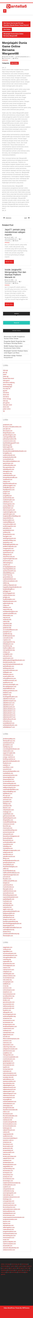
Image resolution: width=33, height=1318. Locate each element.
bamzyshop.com (8, 1174)
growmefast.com (8, 577)
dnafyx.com (6, 1000)
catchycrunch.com (8, 969)
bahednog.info (7, 445)
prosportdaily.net (8, 1150)
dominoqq (24, 1264)
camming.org (7, 959)
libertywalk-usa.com (9, 740)
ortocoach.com (7, 656)
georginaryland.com (9, 862)
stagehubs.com (7, 947)
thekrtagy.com (7, 1199)
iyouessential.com (8, 1004)
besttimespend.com (9, 636)
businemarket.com (8, 520)
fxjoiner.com (6, 1223)
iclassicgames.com (8, 504)
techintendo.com (8, 1022)
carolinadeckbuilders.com (10, 789)
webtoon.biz (6, 532)
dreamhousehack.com (9, 1205)
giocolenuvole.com (8, 1002)
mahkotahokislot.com (9, 579)
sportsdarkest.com (8, 530)
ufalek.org (6, 583)
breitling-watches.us (9, 759)
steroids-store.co (8, 854)
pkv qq (5, 372)
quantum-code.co (8, 1140)
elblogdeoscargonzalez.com (11, 850)
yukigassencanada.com (10, 1049)
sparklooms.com (8, 682)
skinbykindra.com (8, 1225)
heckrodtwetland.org (9, 870)
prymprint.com (7, 631)
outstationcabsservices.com (11, 1197)
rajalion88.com (7, 961)
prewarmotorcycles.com (10, 775)
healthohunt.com (8, 1118)
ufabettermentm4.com (9, 700)
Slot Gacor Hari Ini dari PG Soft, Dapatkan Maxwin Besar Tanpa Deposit (16, 24)
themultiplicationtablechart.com (12, 927)
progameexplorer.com (9, 1231)
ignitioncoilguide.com (9, 1241)
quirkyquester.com (8, 668)
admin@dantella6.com (23, 56)
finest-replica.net (8, 1146)
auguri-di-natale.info (9, 753)
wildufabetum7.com (9, 727)
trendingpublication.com (10, 696)
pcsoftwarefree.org (8, 996)
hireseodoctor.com (8, 1065)
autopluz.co (6, 765)
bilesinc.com (7, 807)
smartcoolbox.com (8, 676)
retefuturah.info (7, 1120)
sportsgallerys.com (8, 550)
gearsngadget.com (8, 1063)
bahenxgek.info (7, 447)
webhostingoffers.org (9, 1016)
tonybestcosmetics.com (10, 1219)
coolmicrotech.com (8, 1203)
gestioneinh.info (8, 1148)
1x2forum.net (7, 949)
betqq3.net (6, 883)
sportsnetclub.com (8, 497)
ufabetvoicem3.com (9, 1095)
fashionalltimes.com (9, 1211)
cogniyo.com (7, 640)
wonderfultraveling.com (10, 830)
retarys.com (6, 481)
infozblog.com (7, 846)
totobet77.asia (7, 692)
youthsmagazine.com (9, 526)
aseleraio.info (7, 619)
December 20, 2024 (8, 56)
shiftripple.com (7, 672)
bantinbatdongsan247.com (11, 443)
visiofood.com (7, 1160)
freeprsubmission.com (9, 1164)
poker (4, 374)
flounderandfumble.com (10, 1116)
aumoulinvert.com (8, 893)
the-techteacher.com (9, 1207)
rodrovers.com (7, 1042)
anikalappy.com (7, 1105)
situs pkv (26, 1270)
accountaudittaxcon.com (10, 629)
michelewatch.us (8, 755)
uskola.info (6, 1132)
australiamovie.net (8, 743)
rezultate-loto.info (8, 1077)
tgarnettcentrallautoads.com (11, 761)
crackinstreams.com (9, 1059)
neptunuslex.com (8, 751)
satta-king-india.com (9, 1046)
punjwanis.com (7, 424)
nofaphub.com (7, 971)
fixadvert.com (7, 763)
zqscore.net (6, 617)
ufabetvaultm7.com (8, 1091)
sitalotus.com (7, 607)
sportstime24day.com (9, 540)
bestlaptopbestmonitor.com (11, 860)
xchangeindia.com (8, 1201)
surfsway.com (7, 1030)
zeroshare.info (7, 805)
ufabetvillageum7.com (9, 1093)
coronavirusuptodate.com (10, 1057)
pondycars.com (7, 1176)
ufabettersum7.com (8, 702)
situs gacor (6, 380)
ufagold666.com (8, 1166)
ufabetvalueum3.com (9, 1089)
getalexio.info (7, 627)
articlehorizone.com (9, 1051)
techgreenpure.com (9, 1024)
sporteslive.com (7, 542)
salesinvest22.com (8, 1152)
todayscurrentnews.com (10, 690)
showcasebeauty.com (9, 783)
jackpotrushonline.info (9, 457)
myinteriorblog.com (8, 1168)
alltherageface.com (8, 1227)
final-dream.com (8, 1144)
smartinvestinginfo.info (9, 1122)
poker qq (5, 376)
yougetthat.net (7, 495)
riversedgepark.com (9, 965)
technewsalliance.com (9, 1124)
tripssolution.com (8, 1044)
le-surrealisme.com (8, 781)
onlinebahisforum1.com (10, 955)
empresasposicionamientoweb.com (13, 1217)
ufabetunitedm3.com (9, 709)
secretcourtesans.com (9, 953)
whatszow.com (7, 1018)
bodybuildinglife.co (8, 589)
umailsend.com (7, 479)
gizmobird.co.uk (8, 745)
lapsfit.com (6, 1067)
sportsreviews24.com (9, 571)
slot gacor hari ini (23, 1268)
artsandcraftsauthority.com (11, 1247)
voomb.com (6, 564)
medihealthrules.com (9, 1185)
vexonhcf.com (7, 769)
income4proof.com (8, 977)
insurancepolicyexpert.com (11, 785)
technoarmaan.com (9, 1215)
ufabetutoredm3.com (9, 715)
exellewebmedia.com (9, 465)
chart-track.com (7, 828)
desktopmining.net (8, 915)
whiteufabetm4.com (9, 1103)
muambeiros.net (8, 844)
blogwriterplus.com (8, 432)
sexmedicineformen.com (10, 670)
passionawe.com (8, 658)
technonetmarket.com (9, 1126)
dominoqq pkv (15, 1264)
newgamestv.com (8, 548)
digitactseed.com (8, 1034)
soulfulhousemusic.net (9, 680)
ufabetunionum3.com (9, 1087)
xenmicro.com (7, 988)
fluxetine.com (7, 879)
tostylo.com (6, 493)
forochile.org (6, 826)
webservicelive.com (9, 1250)
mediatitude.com (8, 773)
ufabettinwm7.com (8, 705)
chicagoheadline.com (9, 957)
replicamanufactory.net (10, 1075)
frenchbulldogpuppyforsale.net (12, 923)
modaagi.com (7, 812)
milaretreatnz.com (8, 809)
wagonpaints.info (8, 1134)
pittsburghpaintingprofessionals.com (14, 660)
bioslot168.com (7, 1245)
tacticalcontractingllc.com (10, 684)
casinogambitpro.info (9, 437)
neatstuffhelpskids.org (9, 822)
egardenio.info (7, 623)
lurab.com (6, 1239)
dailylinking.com (8, 998)
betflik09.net (6, 984)
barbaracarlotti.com (9, 913)
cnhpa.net (6, 605)
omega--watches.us (9, 757)
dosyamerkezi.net (8, 779)
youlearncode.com (8, 1008)
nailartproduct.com (8, 1032)
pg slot (5, 390)
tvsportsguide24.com (9, 569)
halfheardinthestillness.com (11, 872)
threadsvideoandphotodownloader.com (14, 451)
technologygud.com (9, 593)
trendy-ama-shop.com (9, 1156)
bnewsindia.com (8, 1170)
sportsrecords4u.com (9, 1081)
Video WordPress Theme (12, 1308)
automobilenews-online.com (11, 1209)
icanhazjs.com (7, 901)
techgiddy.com (7, 453)
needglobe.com (7, 654)
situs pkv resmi (7, 405)
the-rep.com (6, 795)
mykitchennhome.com (9, 891)
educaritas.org (7, 980)
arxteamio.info (7, 625)
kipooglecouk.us (8, 889)
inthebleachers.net (8, 917)
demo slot (6, 394)
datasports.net (7, 554)
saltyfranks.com (7, 797)
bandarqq (4, 1270)
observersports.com (9, 510)
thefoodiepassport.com (10, 895)
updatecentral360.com (9, 613)
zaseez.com (6, 967)
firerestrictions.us (8, 840)
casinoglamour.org (8, 929)
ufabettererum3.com (9, 698)
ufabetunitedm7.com (9, 711)
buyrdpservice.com (8, 489)
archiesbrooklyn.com (9, 842)
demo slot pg (7, 398)
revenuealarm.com (8, 1237)
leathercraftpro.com (9, 648)
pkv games (6, 403)
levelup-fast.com (8, 1069)
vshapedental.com (8, 1189)
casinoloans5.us (8, 885)
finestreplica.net (8, 1113)
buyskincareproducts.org (10, 921)
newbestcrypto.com (9, 499)
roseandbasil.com (8, 864)
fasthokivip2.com (8, 508)
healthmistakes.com (9, 599)
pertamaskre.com (8, 449)
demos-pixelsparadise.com (11, 771)
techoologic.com (8, 1180)
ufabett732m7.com (8, 1158)
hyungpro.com (7, 536)
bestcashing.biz (7, 838)
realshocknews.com (9, 595)
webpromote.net (8, 852)
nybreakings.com (8, 1195)
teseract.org (6, 1154)
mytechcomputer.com (9, 1243)
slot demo (6, 392)
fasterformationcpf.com (10, 483)
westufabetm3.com (8, 723)
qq (4, 411)
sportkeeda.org (7, 633)
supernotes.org (7, 609)
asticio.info (6, 621)
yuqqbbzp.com (7, 1053)
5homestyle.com (8, 935)
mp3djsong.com (8, 747)
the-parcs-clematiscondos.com (12, 426)
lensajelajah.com (8, 982)
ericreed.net (6, 876)
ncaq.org (5, 986)
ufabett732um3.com (9, 1130)
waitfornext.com (7, 1136)
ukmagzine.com (8, 471)
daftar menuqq (5, 1264)
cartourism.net (7, 907)
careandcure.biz (8, 638)
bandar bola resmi (8, 378)
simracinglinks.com (9, 777)
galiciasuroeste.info (9, 816)
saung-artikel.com (8, 506)
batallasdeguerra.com (9, 818)
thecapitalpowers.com (9, 686)
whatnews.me (7, 1142)
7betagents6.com (8, 1055)
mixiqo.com (6, 652)
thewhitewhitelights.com (10, 866)
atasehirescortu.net (8, 556)
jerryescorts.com (8, 560)
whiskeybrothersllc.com (10, 725)
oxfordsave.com (8, 502)
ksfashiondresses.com (9, 601)
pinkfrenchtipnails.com (9, 546)
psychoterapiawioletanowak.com (13, 664)
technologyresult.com (9, 1014)
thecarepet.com (7, 430)
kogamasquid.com (8, 925)
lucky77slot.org (7, 575)
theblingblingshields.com (10, 544)
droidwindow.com (8, 1162)
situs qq (5, 370)
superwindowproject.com (10, 897)
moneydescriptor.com (9, 524)
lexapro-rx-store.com (9, 919)
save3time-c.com (8, 767)
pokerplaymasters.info (9, 439)
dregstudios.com (8, 820)
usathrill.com (7, 1187)
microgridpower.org (9, 650)
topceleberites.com (8, 1083)
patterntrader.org (8, 603)
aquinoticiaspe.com (9, 514)
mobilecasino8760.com (10, 881)
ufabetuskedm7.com (9, 713)
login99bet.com (7, 951)
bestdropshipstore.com (10, 1026)
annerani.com (7, 799)
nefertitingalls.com (8, 973)
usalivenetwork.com (9, 455)
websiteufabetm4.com (9, 1101)
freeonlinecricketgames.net (11, 836)
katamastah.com (8, 615)
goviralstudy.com (8, 905)
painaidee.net (7, 528)
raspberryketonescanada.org (11, 1183)
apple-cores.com (8, 909)
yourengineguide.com (9, 1193)
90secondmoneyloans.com (11, 1038)
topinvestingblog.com (9, 791)
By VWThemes (24, 1308)
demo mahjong (7, 384)
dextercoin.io (7, 931)
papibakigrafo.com (8, 899)
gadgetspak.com (8, 1061)
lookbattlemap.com (8, 487)
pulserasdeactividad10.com (11, 911)
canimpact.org (7, 903)
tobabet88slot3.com (9, 688)
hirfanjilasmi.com (8, 644)
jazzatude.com (7, 801)
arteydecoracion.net (9, 856)
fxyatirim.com (7, 1010)
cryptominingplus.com (9, 512)
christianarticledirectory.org (11, 933)
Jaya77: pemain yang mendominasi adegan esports (15, 232)
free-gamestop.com (9, 467)
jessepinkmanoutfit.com (10, 477)
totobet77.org (7, 694)
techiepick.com (7, 1172)
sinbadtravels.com (8, 469)
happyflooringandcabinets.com (12, 587)
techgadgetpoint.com (9, 566)
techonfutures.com (8, 1178)
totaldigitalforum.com (9, 1213)
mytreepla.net (7, 1071)
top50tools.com (7, 793)
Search (16, 313)
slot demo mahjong (8, 382)
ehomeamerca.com (9, 1020)
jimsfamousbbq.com (9, 738)
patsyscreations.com (9, 975)
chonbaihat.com (8, 848)
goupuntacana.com (9, 963)
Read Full (10, 262)
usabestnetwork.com (9, 475)
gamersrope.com (8, 463)
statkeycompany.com (9, 787)
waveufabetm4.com (9, 1097)
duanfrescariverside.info (10, 1109)
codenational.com (8, 1229)
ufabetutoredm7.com (9, 717)
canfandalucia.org (8, 1191)
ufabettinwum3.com (9, 707)
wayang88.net (7, 1099)
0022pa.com (6, 803)
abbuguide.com (7, 1012)
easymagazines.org (9, 642)
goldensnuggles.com (9, 485)
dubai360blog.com (8, 573)
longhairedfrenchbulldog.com (12, 516)
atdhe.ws (5, 868)
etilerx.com (6, 1111)
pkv (8, 1272)
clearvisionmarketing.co (10, 1138)
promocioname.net (8, 832)
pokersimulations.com (9, 1073)
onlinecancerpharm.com (10, 581)
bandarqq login (7, 386)
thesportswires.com (9, 534)
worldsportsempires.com (10, 611)
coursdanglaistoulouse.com (11, 749)
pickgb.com (6, 597)
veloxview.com (7, 721)
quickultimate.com (8, 666)
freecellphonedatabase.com (11, 461)
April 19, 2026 (9, 280)
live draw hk (6, 388)
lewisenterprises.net (9, 994)
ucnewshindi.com (8, 459)
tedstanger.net (7, 1128)
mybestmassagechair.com (11, 874)
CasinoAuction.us (8, 887)
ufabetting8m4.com (8, 1085)
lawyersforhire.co (8, 518)
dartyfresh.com (7, 992)
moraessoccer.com (8, 824)
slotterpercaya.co (8, 674)
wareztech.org (7, 473)
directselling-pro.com (9, 1235)
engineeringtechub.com (10, 558)
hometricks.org (7, 646)
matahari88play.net (8, 522)
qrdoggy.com (7, 591)
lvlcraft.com (6, 1036)
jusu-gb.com (6, 428)
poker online (6, 409)
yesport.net (6, 491)
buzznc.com (6, 1221)
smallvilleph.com (8, 814)
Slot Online (6, 29)
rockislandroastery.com (10, 1233)
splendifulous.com (8, 1079)
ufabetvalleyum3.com (9, 719)
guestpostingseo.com (9, 435)
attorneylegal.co (8, 562)
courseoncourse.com (9, 441)
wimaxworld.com (8, 834)
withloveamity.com (8, 1006)
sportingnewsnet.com (9, 538)
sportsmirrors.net (8, 552)
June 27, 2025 (9, 237)
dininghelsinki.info (8, 1107)
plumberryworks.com (9, 662)
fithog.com (6, 858)
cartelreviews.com (8, 1028)
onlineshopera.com (9, 990)
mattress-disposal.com (9, 585)
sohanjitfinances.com (9, 678)
